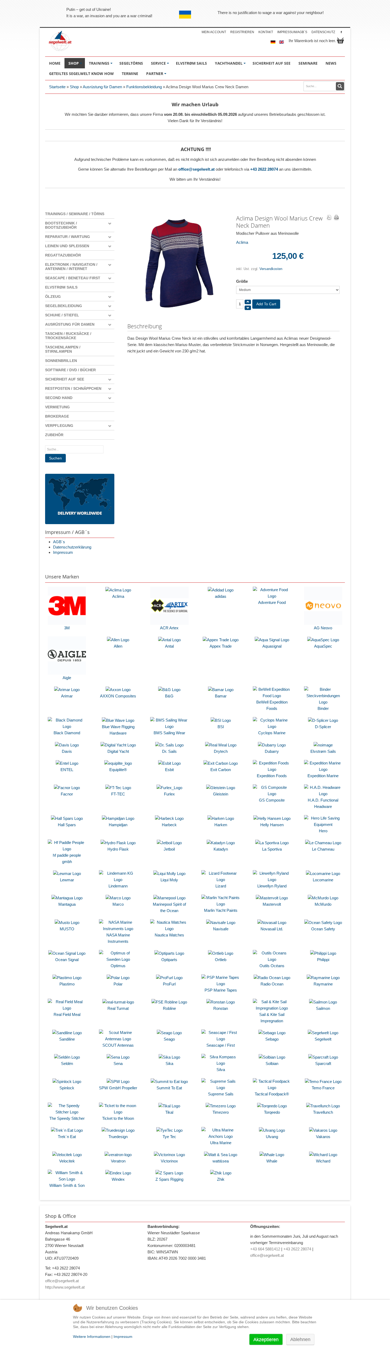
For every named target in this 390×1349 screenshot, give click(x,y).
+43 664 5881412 (265, 1249)
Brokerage (57, 416)
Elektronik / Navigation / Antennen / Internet (71, 266)
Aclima (242, 242)
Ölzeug (53, 296)
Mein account (214, 32)
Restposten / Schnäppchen (73, 388)
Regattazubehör (63, 255)
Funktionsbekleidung (144, 87)
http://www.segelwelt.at (65, 1287)
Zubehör (54, 435)
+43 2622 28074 (264, 169)
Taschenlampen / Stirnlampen (62, 349)
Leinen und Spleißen (67, 246)
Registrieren (242, 32)
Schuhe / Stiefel (62, 315)
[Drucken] (336, 218)
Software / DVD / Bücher (70, 370)
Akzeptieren (266, 1339)
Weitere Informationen (91, 1336)
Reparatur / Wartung (67, 237)
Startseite (57, 87)
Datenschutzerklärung (72, 547)
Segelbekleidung (63, 306)
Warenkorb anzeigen (340, 40)
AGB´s (59, 541)
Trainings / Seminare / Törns (74, 214)
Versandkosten (270, 269)
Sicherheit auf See (64, 379)
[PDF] (329, 218)
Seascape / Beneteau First (72, 278)
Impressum (63, 552)
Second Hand (58, 398)
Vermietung (57, 407)
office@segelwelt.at (196, 169)
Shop (74, 87)
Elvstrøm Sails (61, 287)
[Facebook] (341, 32)
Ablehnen (300, 1339)
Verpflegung (59, 425)
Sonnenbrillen (61, 361)
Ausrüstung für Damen (102, 87)
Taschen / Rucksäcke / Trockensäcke (68, 335)
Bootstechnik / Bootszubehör (61, 225)
